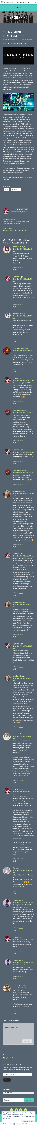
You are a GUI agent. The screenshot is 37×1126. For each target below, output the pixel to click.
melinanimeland (18, 348)
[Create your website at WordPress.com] (18, 2)
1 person (21, 267)
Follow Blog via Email (12, 1064)
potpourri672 (17, 985)
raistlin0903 (17, 491)
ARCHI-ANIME (18, 17)
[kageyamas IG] (20, 1110)
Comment (27, 1041)
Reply (14, 270)
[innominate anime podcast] (25, 1110)
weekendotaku (18, 734)
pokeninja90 (17, 900)
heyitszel (29, 39)
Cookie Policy (6, 1118)
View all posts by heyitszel (19, 211)
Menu (19, 8)
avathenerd (17, 247)
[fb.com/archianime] (16, 1110)
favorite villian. (20, 163)
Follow (7, 1080)
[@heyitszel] (11, 1110)
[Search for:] (18, 1100)
